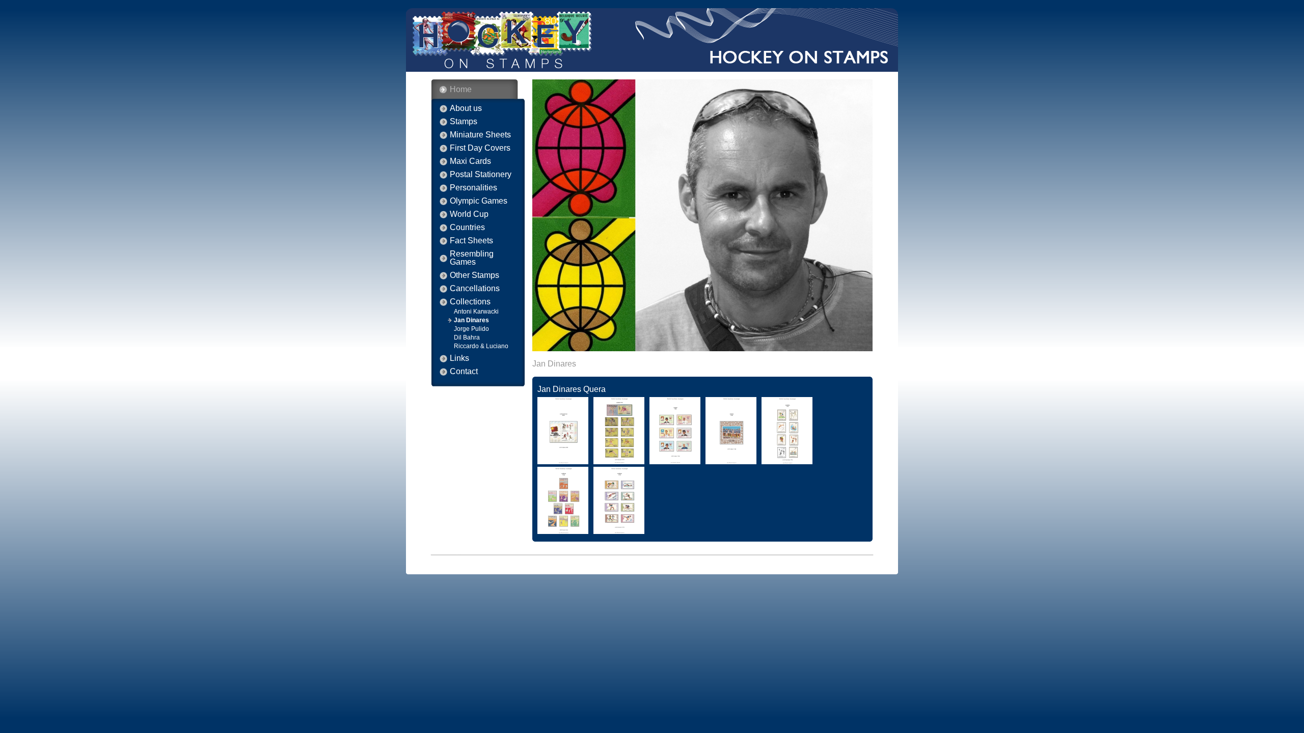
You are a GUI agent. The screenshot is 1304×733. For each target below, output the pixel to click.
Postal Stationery (480, 175)
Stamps (463, 122)
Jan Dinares (471, 320)
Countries (467, 227)
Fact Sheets (471, 241)
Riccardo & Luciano (481, 346)
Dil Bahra (467, 337)
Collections (470, 302)
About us (466, 108)
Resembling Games (472, 258)
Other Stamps (474, 275)
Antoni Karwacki (476, 311)
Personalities (473, 188)
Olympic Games (478, 201)
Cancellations (475, 289)
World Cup (469, 214)
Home (461, 89)
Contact (464, 372)
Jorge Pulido (471, 329)
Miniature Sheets (480, 135)
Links (459, 358)
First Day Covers (480, 148)
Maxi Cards (470, 161)
